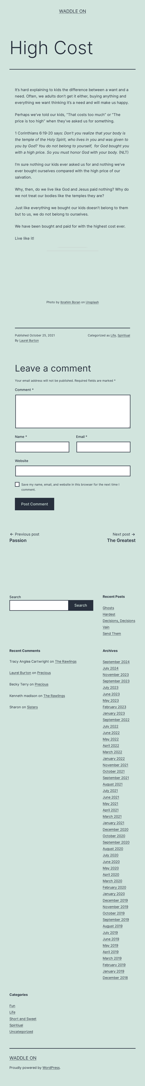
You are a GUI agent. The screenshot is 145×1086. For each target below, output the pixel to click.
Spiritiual (124, 335)
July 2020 (110, 855)
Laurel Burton (29, 340)
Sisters (32, 707)
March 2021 (112, 816)
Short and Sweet (22, 1019)
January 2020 (114, 894)
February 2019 (114, 965)
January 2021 (113, 823)
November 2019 (115, 907)
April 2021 (111, 810)
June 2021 (111, 797)
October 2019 (114, 913)
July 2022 (110, 726)
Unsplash (92, 302)
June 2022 (111, 733)
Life (113, 335)
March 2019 (112, 958)
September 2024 (116, 662)
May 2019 (110, 945)
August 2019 (113, 926)
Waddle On (72, 11)
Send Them (112, 633)
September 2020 (116, 842)
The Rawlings (65, 661)
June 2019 (111, 939)
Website (21, 461)
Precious (44, 673)
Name (21, 437)
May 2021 (110, 804)
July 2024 (111, 668)
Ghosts (108, 608)
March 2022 (112, 752)
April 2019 (111, 952)
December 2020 (115, 829)
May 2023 (111, 700)
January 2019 (113, 971)
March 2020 (112, 881)
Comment (24, 390)
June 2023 (111, 694)
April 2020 (111, 874)
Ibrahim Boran (70, 302)
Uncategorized (21, 1032)
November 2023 (116, 675)
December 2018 (115, 978)
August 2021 (113, 784)
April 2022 (111, 746)
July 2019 (110, 933)
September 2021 (116, 778)
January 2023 (114, 713)
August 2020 (113, 849)
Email (81, 437)
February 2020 (114, 887)
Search (15, 597)
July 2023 (110, 687)
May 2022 (111, 739)
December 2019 (115, 900)
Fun (12, 1006)
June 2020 (111, 862)
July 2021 (110, 791)
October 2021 (114, 771)
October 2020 (114, 836)
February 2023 (114, 707)
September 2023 (116, 681)
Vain (106, 627)
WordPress (51, 1068)
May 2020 (111, 868)
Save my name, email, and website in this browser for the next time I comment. (70, 487)
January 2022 (114, 759)
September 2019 (116, 920)
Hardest (109, 614)
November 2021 (115, 765)
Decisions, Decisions (119, 621)
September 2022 (116, 720)
